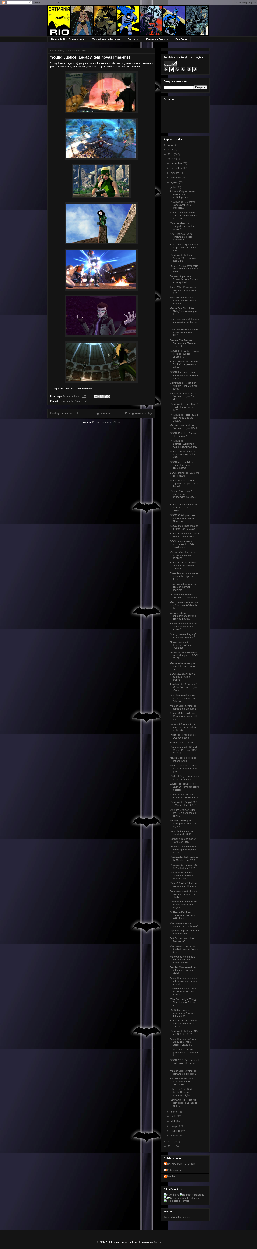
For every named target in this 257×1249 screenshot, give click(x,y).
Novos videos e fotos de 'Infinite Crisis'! (183, 759)
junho (174, 1111)
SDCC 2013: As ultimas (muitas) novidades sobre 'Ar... (183, 565)
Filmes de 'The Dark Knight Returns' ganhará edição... (181, 1092)
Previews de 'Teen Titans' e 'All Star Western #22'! (184, 407)
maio (174, 1116)
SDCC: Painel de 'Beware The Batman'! (184, 434)
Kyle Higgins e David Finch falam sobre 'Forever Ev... (181, 236)
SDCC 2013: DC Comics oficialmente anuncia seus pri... (183, 1023)
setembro (176, 177)
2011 (171, 1146)
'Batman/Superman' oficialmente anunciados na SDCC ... (183, 495)
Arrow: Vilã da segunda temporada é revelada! (184, 796)
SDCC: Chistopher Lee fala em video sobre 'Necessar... (182, 518)
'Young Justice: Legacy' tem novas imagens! (183, 636)
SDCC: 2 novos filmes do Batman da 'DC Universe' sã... (184, 507)
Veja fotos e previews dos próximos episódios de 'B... (184, 605)
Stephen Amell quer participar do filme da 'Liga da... (183, 823)
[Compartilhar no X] (102, 396)
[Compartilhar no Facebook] (105, 396)
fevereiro (176, 1130)
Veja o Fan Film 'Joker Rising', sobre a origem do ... (184, 311)
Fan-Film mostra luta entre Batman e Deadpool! (181, 1081)
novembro (177, 168)
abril (173, 1121)
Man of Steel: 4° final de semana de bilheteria (183, 885)
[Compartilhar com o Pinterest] (108, 396)
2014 (171, 154)
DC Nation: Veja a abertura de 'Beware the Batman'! (182, 1013)
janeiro (175, 1135)
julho (174, 187)
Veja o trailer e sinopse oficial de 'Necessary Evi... (182, 666)
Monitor (171, 1176)
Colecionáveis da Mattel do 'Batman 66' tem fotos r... (183, 991)
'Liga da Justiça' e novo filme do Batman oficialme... (183, 586)
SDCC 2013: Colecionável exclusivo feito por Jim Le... (184, 1063)
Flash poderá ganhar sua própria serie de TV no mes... (184, 247)
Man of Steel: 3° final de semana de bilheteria (183, 1072)
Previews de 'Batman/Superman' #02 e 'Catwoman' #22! (184, 443)
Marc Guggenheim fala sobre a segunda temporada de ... (182, 959)
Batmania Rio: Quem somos (67, 39)
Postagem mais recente (64, 413)
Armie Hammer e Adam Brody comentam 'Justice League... (183, 1042)
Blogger (157, 1242)
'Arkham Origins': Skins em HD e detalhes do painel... (183, 812)
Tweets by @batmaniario (177, 1217)
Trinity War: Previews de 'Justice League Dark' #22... (183, 290)
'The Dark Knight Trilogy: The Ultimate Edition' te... (183, 1002)
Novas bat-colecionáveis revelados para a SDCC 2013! (184, 655)
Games (78, 401)
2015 (171, 149)
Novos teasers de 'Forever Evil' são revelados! (181, 644)
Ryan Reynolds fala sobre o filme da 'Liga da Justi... (184, 576)
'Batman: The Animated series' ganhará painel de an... (183, 849)
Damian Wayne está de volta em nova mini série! (183, 970)
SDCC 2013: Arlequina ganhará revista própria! (182, 676)
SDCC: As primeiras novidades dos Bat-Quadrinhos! (182, 544)
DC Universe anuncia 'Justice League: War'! (183, 596)
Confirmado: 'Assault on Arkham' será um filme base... (183, 385)
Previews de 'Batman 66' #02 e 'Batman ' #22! (183, 866)
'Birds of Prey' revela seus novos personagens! (184, 777)
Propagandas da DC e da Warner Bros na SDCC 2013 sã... (184, 750)
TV (85, 401)
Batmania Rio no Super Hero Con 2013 (183, 840)
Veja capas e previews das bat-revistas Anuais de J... (184, 949)
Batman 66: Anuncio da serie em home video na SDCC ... (183, 727)
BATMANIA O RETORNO (181, 1163)
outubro (175, 172)
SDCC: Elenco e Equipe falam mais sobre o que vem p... (184, 375)
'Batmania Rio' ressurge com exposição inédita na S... (183, 1102)
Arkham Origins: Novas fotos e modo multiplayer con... (182, 194)
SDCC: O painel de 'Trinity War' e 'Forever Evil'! (184, 535)
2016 (171, 144)
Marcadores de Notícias (106, 39)
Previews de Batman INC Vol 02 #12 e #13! (184, 1032)
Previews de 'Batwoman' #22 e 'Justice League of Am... (183, 687)
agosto (175, 182)
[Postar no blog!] (98, 396)
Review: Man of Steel (181, 742)
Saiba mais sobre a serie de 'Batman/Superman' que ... (184, 768)
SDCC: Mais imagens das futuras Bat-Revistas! (184, 527)
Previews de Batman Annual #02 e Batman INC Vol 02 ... (183, 258)
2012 (171, 1141)
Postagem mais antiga (139, 413)
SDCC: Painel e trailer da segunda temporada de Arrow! (184, 483)
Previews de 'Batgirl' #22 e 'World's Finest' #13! (183, 804)
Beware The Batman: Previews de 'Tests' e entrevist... (183, 343)
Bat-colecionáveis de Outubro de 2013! (181, 833)
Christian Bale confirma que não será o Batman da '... (184, 1052)
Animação (68, 401)
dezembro (177, 163)
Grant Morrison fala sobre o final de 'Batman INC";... (184, 332)
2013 (171, 159)
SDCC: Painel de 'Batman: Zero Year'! (184, 474)
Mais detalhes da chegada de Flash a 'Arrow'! (182, 226)
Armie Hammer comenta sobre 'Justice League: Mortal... (184, 981)
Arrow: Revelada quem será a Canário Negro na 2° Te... (183, 215)
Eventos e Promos (157, 39)
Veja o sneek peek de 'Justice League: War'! (183, 427)
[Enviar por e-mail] (95, 396)
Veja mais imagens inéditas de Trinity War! (184, 924)
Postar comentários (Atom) (106, 422)
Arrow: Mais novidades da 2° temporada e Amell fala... (184, 716)
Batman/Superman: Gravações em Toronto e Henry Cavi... (184, 279)
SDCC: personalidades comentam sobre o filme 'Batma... (182, 465)
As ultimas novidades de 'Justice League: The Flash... (183, 894)
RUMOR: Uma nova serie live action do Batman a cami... (184, 268)
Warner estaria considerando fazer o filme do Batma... (183, 615)
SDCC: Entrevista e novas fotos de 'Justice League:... (184, 354)
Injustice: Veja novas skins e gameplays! (184, 932)
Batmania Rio (174, 1170)
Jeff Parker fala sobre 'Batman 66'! (182, 940)
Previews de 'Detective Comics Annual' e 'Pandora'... (182, 204)
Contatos (133, 39)
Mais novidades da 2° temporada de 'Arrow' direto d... (183, 300)
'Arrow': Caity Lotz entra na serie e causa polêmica (183, 554)
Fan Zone (181, 39)
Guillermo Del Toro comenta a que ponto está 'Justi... (183, 915)
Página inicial (102, 413)
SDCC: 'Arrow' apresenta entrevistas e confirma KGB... (184, 454)
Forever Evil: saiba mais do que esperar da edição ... (183, 904)
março (174, 1126)
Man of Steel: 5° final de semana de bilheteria (183, 707)
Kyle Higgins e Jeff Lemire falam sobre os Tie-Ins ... (184, 322)
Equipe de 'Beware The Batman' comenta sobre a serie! (184, 786)
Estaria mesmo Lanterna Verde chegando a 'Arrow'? (183, 626)
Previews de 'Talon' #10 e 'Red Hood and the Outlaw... (184, 417)
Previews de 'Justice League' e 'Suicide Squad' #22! (181, 875)
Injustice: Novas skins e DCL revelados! (183, 736)
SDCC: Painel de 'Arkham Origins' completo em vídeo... (184, 364)
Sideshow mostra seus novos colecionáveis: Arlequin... (182, 698)
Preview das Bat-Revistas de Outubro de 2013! (184, 859)
